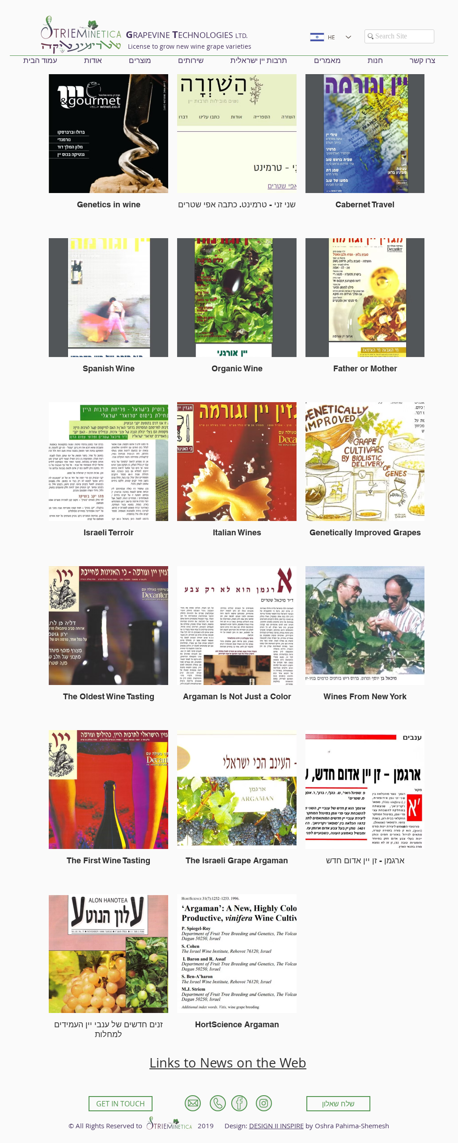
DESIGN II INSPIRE (276, 1125)
